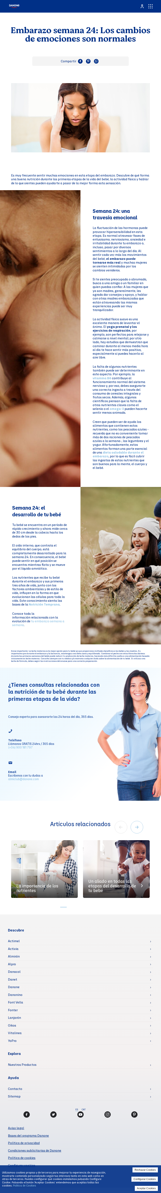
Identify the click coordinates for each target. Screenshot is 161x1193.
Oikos (12, 1025)
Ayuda (13, 1077)
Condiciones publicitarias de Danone (34, 1150)
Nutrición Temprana (44, 604)
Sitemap (14, 1096)
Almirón (14, 956)
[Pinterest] (134, 1114)
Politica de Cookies (24, 1185)
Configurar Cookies (145, 1179)
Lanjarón (14, 1017)
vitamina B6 (102, 378)
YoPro (12, 1041)
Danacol (14, 971)
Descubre (16, 930)
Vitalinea (15, 1033)
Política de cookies (21, 1158)
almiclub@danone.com (23, 779)
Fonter (13, 1010)
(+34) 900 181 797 (20, 747)
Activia (13, 949)
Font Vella (15, 1002)
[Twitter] (53, 1114)
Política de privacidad (24, 1143)
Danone (13, 987)
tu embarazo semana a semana (38, 623)
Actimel (14, 941)
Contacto (15, 1089)
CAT (84, 1109)
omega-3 (117, 409)
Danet (12, 979)
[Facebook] (26, 1114)
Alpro (12, 964)
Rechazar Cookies (145, 1169)
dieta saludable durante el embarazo (118, 454)
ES (76, 1109)
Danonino (15, 995)
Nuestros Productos (22, 1064)
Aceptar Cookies (146, 1188)
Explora (14, 1053)
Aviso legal (16, 1128)
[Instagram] (107, 1114)
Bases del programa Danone (28, 1135)
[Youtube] (80, 1114)
